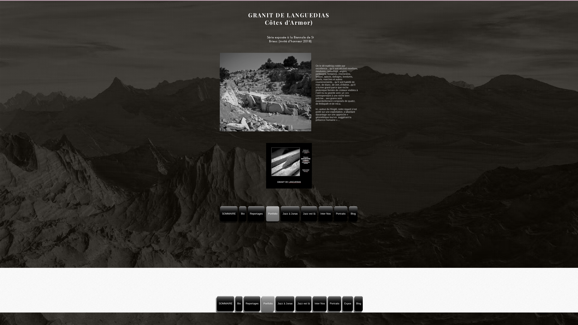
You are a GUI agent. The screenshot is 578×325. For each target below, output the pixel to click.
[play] (303, 129)
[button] (265, 92)
